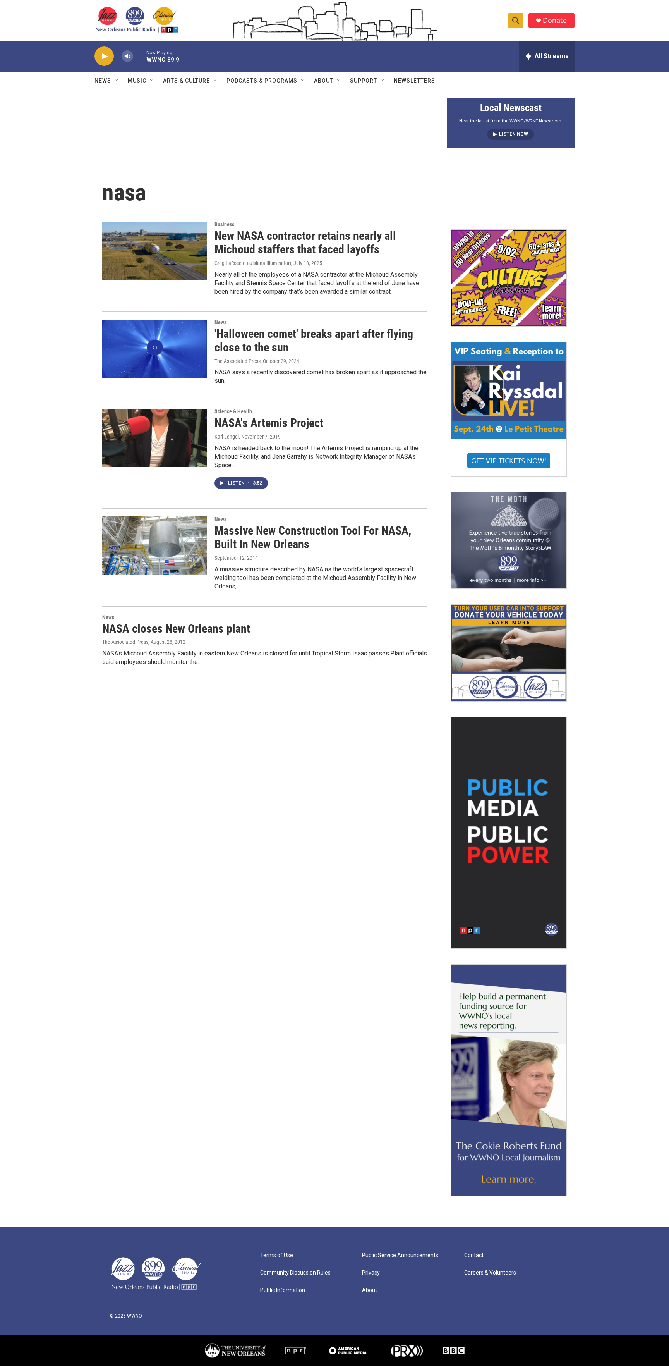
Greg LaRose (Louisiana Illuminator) (252, 263)
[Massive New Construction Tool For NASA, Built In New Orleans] (154, 545)
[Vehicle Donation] (508, 653)
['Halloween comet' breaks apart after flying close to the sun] (154, 349)
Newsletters (414, 80)
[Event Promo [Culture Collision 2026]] (508, 278)
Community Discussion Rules (295, 1273)
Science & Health (233, 411)
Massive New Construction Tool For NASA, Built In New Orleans (312, 537)
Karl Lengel (226, 437)
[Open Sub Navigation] (117, 80)
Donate (555, 20)
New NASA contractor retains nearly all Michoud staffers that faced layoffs (305, 242)
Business (224, 224)
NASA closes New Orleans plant (176, 628)
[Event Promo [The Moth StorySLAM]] (508, 540)
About (323, 80)
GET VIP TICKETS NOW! (508, 460)
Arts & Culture (186, 80)
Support (363, 80)
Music (137, 80)
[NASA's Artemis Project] (154, 438)
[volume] (127, 56)
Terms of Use (276, 1255)
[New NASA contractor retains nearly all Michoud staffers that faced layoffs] (154, 251)
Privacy (371, 1273)
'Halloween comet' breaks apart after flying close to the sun (313, 340)
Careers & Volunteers (490, 1273)
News (102, 80)
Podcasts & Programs (261, 80)
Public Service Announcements (400, 1255)
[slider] (140, 56)
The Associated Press (237, 361)
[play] (104, 56)
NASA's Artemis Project (268, 423)
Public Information (282, 1290)
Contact (474, 1255)
